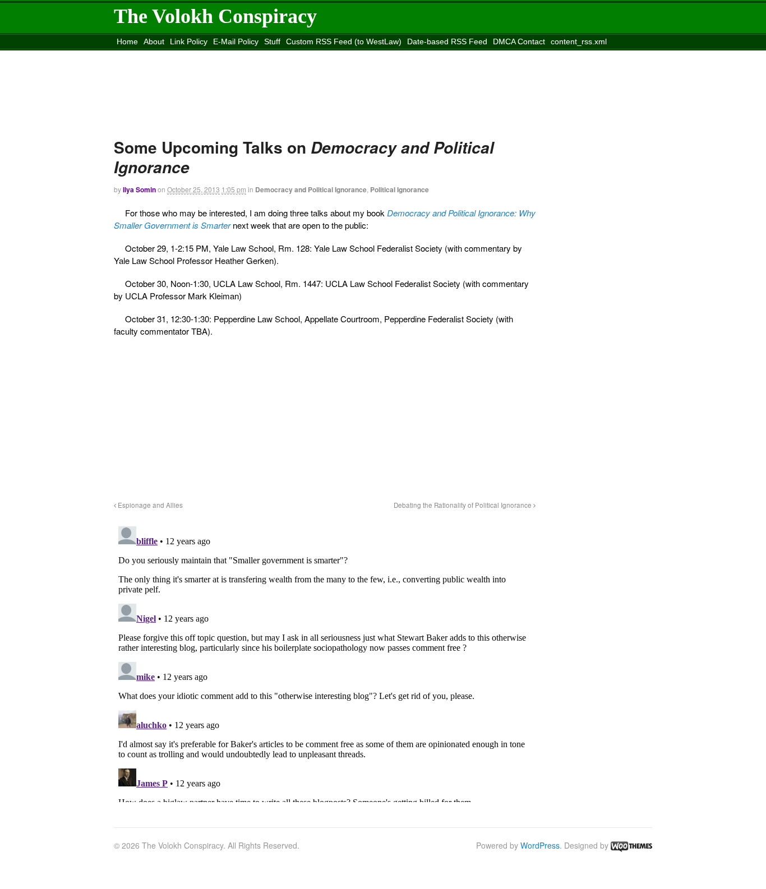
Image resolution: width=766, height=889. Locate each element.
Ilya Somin (139, 189)
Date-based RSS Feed (447, 41)
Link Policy (188, 41)
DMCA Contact (519, 41)
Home (127, 41)
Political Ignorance (399, 189)
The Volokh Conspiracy (215, 16)
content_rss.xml (579, 41)
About (154, 41)
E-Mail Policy (236, 41)
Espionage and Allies (149, 505)
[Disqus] (325, 662)
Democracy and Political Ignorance (311, 189)
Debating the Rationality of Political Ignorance (463, 505)
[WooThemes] (631, 845)
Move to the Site (177, 55)
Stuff (272, 41)
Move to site (278, 55)
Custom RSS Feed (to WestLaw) (344, 41)
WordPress (540, 845)
